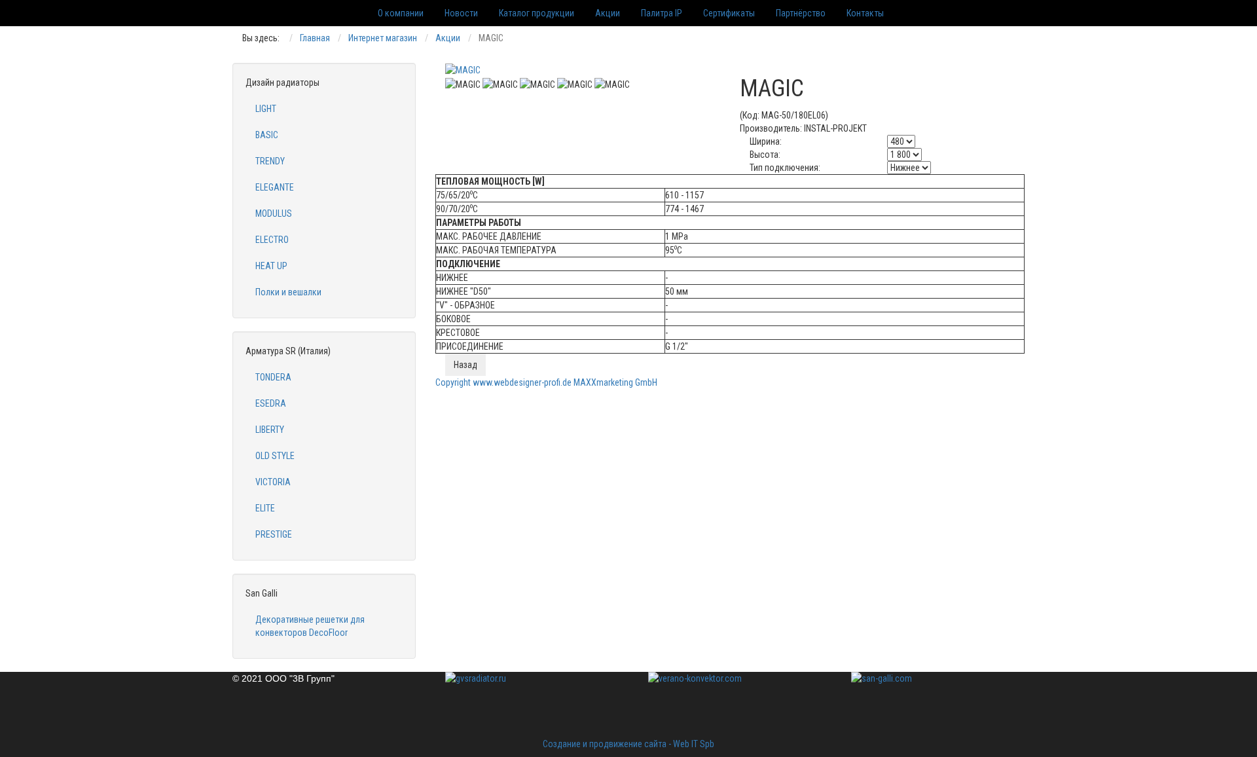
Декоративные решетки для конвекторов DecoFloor (310, 626)
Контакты (865, 13)
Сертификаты (729, 13)
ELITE (265, 508)
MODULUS (273, 213)
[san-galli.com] (933, 678)
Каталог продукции (536, 13)
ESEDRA (270, 403)
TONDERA (273, 377)
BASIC (266, 135)
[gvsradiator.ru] (527, 701)
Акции (607, 13)
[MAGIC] (463, 69)
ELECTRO (272, 239)
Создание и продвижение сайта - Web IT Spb (628, 744)
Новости (461, 13)
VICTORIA (273, 482)
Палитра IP (661, 13)
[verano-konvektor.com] (730, 701)
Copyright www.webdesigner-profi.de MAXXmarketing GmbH (546, 382)
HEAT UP (271, 266)
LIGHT (265, 108)
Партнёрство (801, 13)
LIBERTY (269, 429)
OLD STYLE (275, 456)
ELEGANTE (274, 187)
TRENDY (270, 161)
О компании (401, 13)
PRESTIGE (273, 534)
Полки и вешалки (288, 292)
